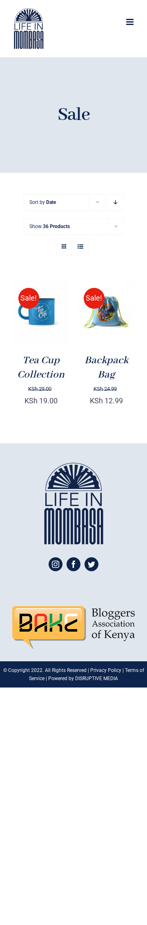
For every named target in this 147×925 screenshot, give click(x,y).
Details (29, 326)
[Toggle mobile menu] (130, 22)
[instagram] (55, 564)
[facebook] (73, 564)
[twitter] (91, 564)
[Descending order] (116, 202)
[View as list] (80, 247)
